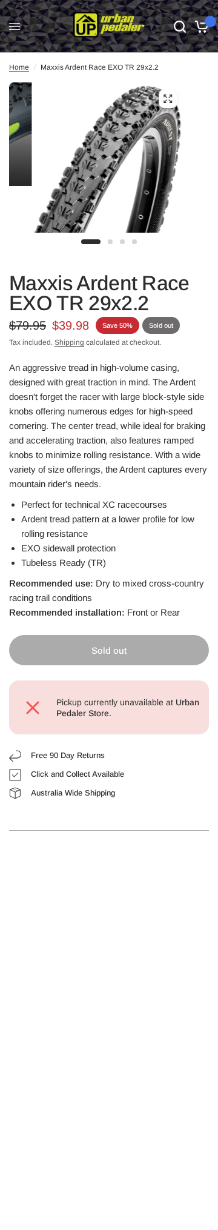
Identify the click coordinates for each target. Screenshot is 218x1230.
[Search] (180, 26)
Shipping (69, 342)
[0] (199, 26)
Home (19, 67)
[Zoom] (168, 99)
